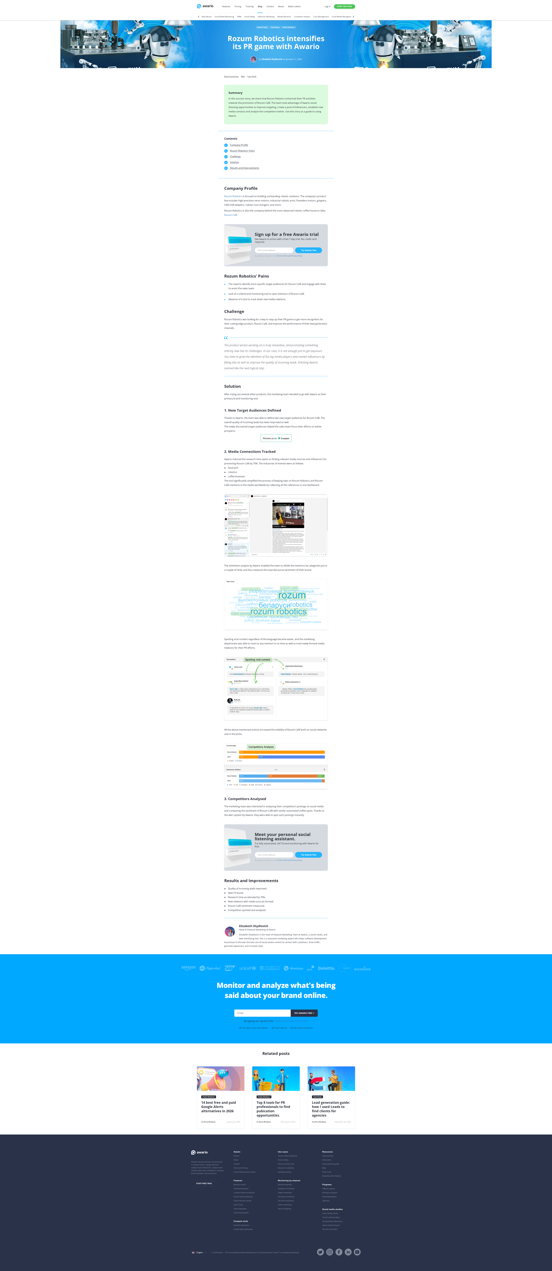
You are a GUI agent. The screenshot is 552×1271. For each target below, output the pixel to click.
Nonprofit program (329, 1197)
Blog (260, 6)
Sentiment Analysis (241, 1189)
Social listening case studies (245, 1172)
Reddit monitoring (285, 1185)
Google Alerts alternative (243, 1229)
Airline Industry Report (331, 1225)
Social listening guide (330, 1164)
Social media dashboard (243, 1197)
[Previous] (199, 16)
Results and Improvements (244, 168)
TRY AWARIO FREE (303, 1013)
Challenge (235, 156)
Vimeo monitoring (285, 1205)
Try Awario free (308, 250)
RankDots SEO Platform (331, 1176)
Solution (234, 162)
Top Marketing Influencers (332, 1221)
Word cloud (326, 1172)
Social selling (283, 1160)
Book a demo (294, 6)
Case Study (275, 27)
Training (250, 6)
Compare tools (241, 1221)
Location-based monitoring (244, 1193)
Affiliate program (328, 1189)
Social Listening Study (331, 1217)
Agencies (326, 1201)
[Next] (353, 16)
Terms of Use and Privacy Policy (289, 256)
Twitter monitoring (285, 1193)
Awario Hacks (262, 27)
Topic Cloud (238, 1205)
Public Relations (289, 27)
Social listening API (241, 1213)
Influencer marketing (286, 1168)
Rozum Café (230, 215)
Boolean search (240, 1185)
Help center (326, 1160)
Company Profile (239, 145)
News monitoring (284, 1209)
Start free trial (344, 6)
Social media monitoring (287, 1156)
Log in (327, 6)
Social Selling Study (330, 1213)
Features (226, 6)
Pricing (238, 6)
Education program (329, 1193)
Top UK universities (329, 1229)
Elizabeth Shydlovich (272, 59)
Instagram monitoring (286, 1189)
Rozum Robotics (233, 196)
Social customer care (286, 1164)
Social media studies (332, 1209)
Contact (270, 6)
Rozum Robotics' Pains (242, 150)
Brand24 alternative (241, 1225)
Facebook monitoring (286, 1197)
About (281, 6)
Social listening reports (242, 1201)
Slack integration (240, 1209)
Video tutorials (328, 1156)
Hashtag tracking (284, 1172)
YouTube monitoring (286, 1201)
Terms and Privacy (241, 1168)
